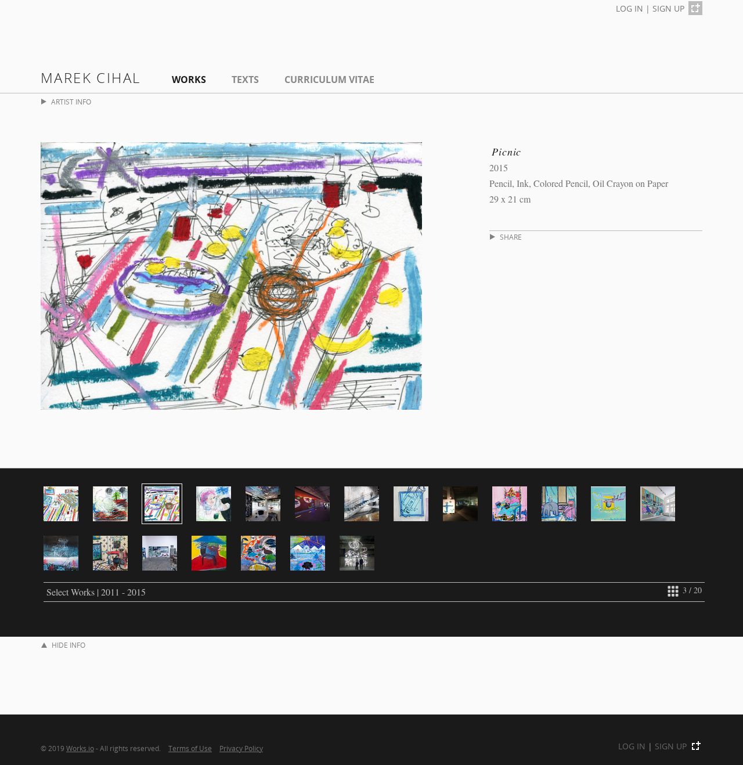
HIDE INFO (68, 645)
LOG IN (629, 8)
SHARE (511, 237)
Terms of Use (190, 748)
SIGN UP (668, 8)
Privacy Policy (241, 748)
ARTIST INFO (71, 102)
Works (189, 79)
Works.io (80, 748)
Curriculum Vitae (329, 79)
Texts (245, 79)
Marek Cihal (90, 77)
